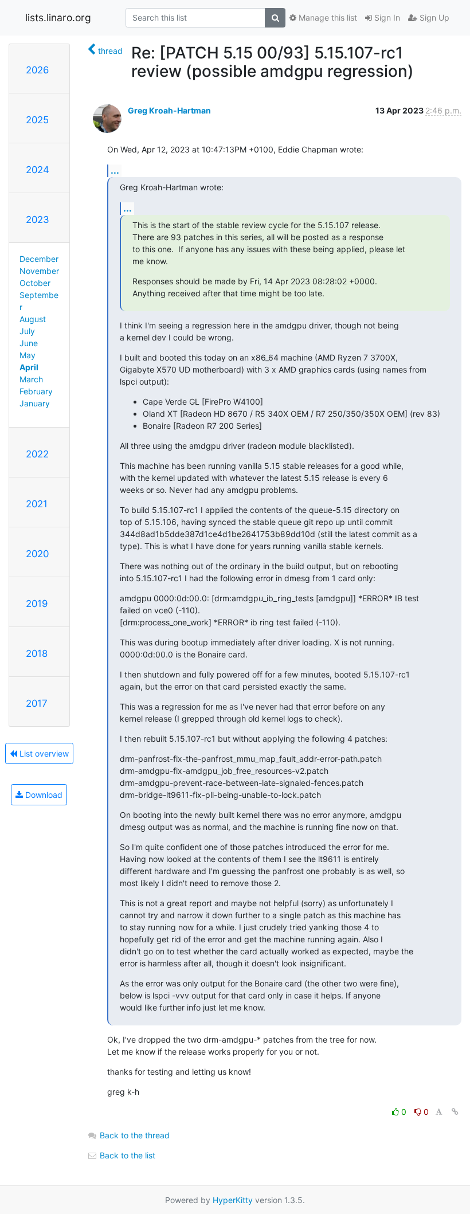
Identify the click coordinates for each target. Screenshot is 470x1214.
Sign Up (433, 17)
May (27, 355)
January (34, 403)
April (28, 367)
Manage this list (326, 17)
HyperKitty (233, 1200)
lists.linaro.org (58, 17)
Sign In (386, 17)
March (31, 379)
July (27, 331)
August (32, 319)
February (36, 391)
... (115, 170)
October (34, 283)
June (28, 343)
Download (42, 795)
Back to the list (126, 1155)
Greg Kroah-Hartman (169, 110)
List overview (43, 753)
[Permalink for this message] (455, 1112)
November (39, 271)
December (38, 259)
